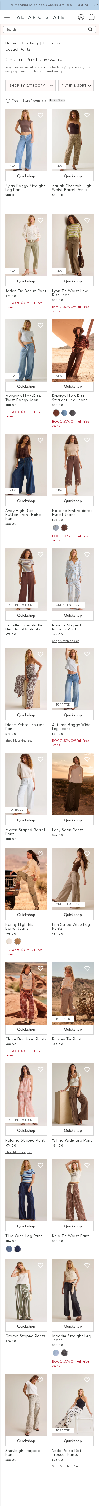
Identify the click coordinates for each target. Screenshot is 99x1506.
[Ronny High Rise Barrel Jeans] (26, 879)
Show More (49, 1479)
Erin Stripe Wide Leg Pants (71, 926)
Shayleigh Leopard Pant (22, 1452)
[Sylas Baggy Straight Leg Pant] (26, 140)
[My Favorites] (40, 115)
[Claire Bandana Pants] (26, 993)
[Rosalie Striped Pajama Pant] (73, 579)
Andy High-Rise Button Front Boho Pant (23, 514)
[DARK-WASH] (17, 1249)
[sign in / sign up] (81, 17)
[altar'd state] (40, 16)
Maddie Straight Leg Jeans (71, 1338)
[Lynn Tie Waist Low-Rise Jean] (73, 245)
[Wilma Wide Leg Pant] (73, 1094)
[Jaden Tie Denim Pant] (26, 245)
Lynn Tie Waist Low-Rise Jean (70, 293)
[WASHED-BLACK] (72, 413)
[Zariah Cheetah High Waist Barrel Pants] (73, 140)
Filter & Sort (74, 86)
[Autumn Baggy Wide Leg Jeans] (73, 679)
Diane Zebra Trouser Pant (24, 727)
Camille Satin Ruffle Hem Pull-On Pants (24, 627)
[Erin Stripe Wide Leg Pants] (73, 879)
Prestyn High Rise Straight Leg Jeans (70, 398)
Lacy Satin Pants (68, 830)
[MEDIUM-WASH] (64, 413)
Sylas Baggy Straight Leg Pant (25, 188)
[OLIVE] (17, 941)
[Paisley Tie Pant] (73, 993)
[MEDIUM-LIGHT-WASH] (56, 1353)
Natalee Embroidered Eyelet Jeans (72, 512)
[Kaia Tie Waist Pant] (73, 1190)
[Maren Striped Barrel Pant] (26, 784)
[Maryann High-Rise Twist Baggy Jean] (26, 350)
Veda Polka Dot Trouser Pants (67, 1452)
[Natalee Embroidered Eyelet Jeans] (73, 465)
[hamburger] (7, 16)
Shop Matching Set (65, 641)
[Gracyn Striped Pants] (26, 1290)
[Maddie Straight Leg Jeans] (73, 1290)
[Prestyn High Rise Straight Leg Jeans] (73, 350)
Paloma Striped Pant (25, 1140)
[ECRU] (9, 941)
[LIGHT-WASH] (56, 528)
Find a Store (57, 100)
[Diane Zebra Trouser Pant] (26, 679)
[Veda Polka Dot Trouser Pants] (73, 1405)
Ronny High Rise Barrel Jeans (20, 926)
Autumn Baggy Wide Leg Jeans (71, 727)
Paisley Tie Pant (67, 1039)
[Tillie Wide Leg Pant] (26, 1190)
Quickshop (26, 176)
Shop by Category (27, 86)
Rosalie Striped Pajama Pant (66, 627)
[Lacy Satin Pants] (73, 784)
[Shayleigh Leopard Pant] (26, 1405)
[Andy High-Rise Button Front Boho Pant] (26, 465)
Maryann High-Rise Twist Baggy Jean (23, 398)
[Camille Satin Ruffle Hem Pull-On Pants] (26, 579)
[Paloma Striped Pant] (26, 1094)
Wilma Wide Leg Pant (72, 1140)
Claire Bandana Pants (26, 1039)
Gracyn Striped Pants (25, 1336)
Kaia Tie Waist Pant (70, 1236)
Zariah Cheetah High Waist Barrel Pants (72, 188)
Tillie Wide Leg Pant (23, 1236)
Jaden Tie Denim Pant (25, 291)
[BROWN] (56, 413)
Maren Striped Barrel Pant (25, 832)
